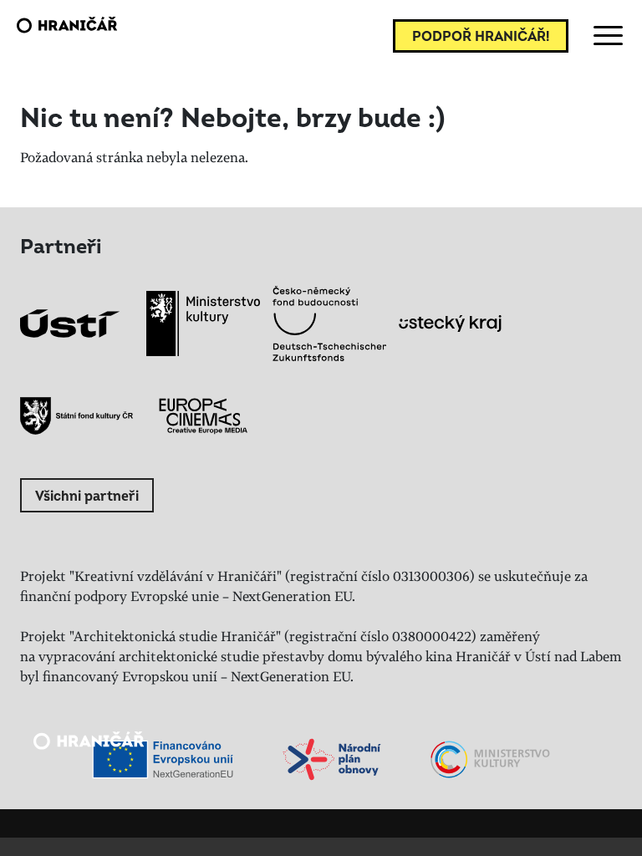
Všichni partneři (87, 496)
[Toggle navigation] (605, 36)
